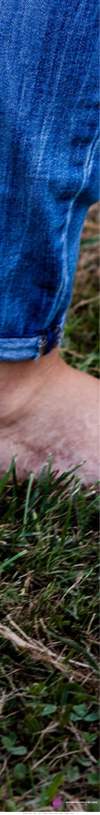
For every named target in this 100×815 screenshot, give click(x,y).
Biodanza (56, 813)
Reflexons (61, 813)
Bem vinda (25, 813)
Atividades (45, 813)
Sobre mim (51, 813)
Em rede (72, 813)
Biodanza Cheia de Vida (81, 802)
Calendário (66, 813)
